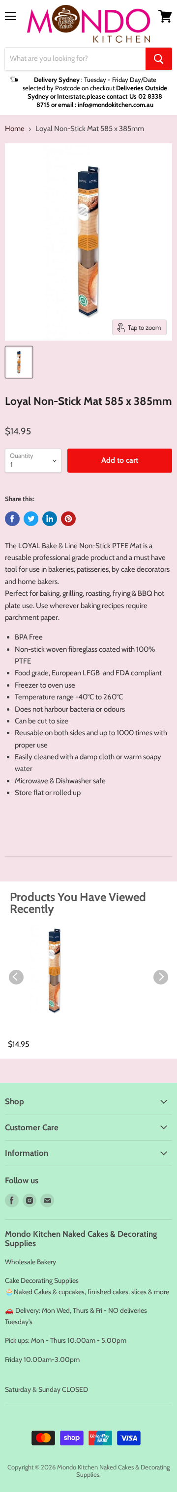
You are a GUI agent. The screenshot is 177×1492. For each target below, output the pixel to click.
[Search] (159, 59)
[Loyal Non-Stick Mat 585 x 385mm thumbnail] (18, 362)
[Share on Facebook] (12, 518)
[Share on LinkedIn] (49, 518)
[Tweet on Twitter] (31, 518)
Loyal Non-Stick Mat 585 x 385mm (46, 1034)
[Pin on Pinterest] (68, 518)
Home (15, 129)
